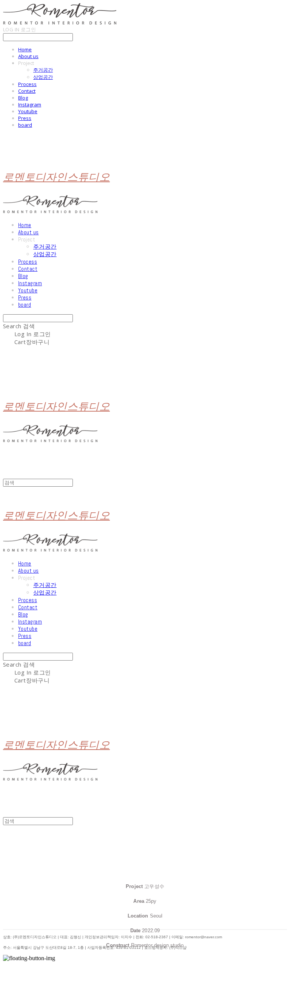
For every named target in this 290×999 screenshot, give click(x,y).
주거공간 (43, 69)
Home (25, 49)
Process (27, 84)
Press (24, 118)
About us (28, 56)
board (25, 124)
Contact (26, 91)
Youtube (27, 111)
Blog (23, 97)
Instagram (29, 104)
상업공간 (43, 77)
